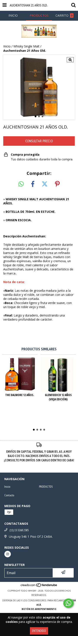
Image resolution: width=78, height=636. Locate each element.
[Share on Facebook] (32, 184)
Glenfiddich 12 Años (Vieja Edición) (58, 397)
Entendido (39, 631)
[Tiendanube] (39, 586)
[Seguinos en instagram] (7, 554)
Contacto (9, 495)
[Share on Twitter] (45, 184)
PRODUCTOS (46, 487)
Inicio (7, 46)
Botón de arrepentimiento (39, 609)
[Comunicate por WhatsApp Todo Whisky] (68, 603)
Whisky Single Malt (26, 46)
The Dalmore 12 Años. (19, 395)
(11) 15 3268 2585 (19, 530)
